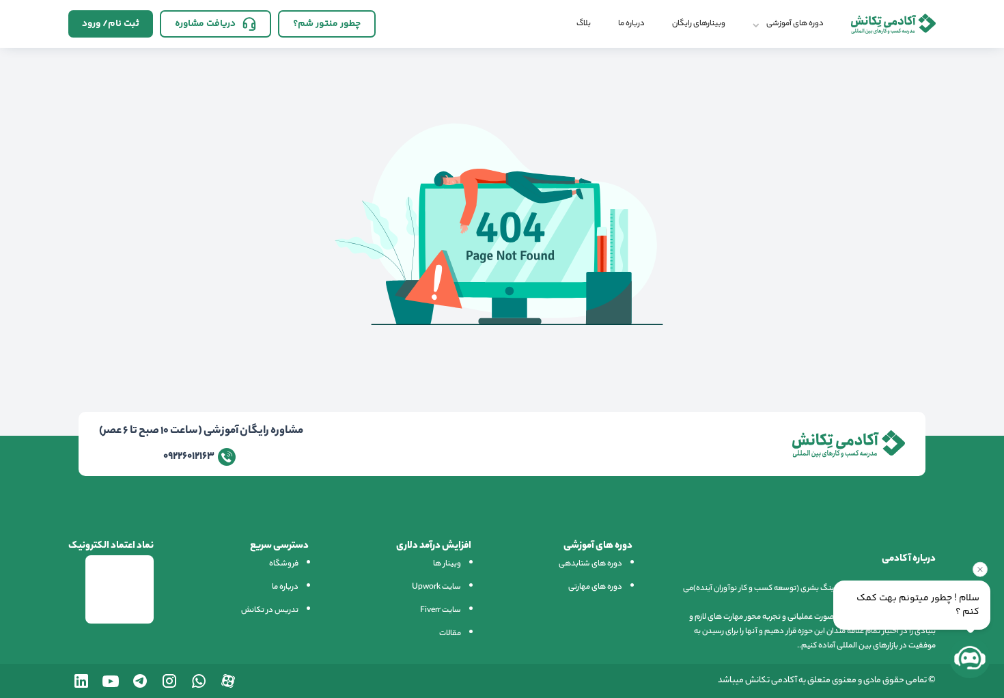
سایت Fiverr (440, 610)
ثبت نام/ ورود (110, 23)
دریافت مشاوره (205, 23)
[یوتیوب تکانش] (111, 681)
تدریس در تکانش (269, 610)
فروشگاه (283, 564)
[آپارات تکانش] (228, 681)
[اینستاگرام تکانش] (169, 681)
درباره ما (631, 24)
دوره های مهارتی (595, 587)
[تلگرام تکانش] (140, 681)
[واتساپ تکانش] (199, 681)
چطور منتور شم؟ (327, 23)
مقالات (450, 634)
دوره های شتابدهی (590, 564)
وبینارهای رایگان (698, 24)
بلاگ (583, 24)
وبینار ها (447, 564)
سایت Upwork (436, 587)
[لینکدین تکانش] (81, 681)
